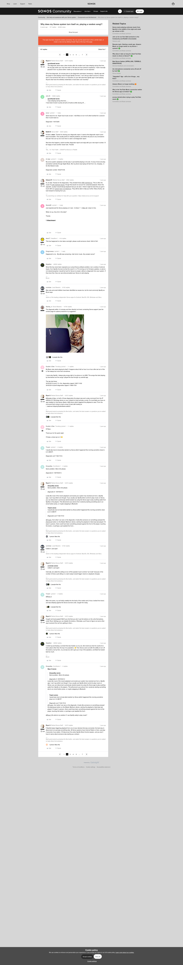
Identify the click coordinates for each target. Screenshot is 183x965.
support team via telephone (63, 189)
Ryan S (48, 61)
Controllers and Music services (121, 33)
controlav (48, 287)
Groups (96, 11)
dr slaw (48, 159)
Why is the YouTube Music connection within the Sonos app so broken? (127, 90)
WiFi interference (87, 183)
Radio (30, 4)
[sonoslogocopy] (91, 4)
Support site (104, 11)
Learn (15, 4)
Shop (8, 4)
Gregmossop (50, 251)
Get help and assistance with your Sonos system (61, 17)
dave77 (48, 238)
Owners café (116, 41)
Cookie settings (90, 767)
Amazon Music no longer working (123, 84)
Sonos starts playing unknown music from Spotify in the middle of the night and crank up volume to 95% (126, 29)
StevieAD (48, 205)
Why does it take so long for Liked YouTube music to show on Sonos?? (126, 55)
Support (22, 4)
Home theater (116, 73)
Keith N (48, 132)
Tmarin (48, 447)
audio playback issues (58, 185)
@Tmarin (48, 520)
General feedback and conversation (123, 66)
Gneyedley (49, 466)
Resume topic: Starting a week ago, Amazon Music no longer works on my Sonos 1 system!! (126, 46)
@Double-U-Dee (51, 398)
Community (41, 17)
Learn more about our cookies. (125, 952)
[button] (129, 11)
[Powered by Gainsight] (91, 763)
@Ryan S (49, 596)
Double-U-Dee (50, 366)
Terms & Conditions (78, 767)
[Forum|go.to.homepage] (54, 11)
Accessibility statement (103, 767)
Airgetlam (49, 264)
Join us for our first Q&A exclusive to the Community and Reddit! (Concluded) (125, 38)
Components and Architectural (87, 17)
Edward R (49, 180)
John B (48, 96)
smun (47, 113)
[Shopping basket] (173, 4)
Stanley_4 (49, 307)
